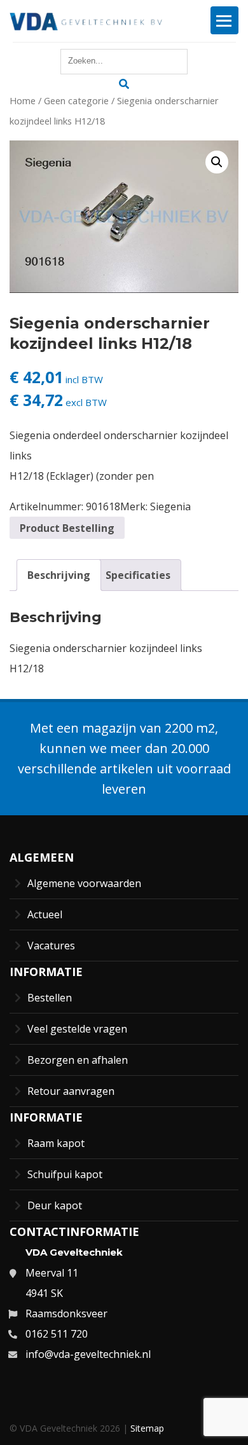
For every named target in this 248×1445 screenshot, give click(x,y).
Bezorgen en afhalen (77, 1060)
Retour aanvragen (70, 1091)
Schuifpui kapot (64, 1174)
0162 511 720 (56, 1334)
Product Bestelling (67, 528)
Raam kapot (56, 1143)
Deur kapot (54, 1205)
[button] (216, 162)
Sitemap (147, 1428)
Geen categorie (76, 100)
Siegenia (170, 506)
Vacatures (51, 946)
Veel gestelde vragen (77, 1029)
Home (23, 100)
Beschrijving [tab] (58, 575)
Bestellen (49, 998)
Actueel (44, 914)
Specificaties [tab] (138, 575)
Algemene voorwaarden (84, 883)
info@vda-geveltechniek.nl (88, 1354)
